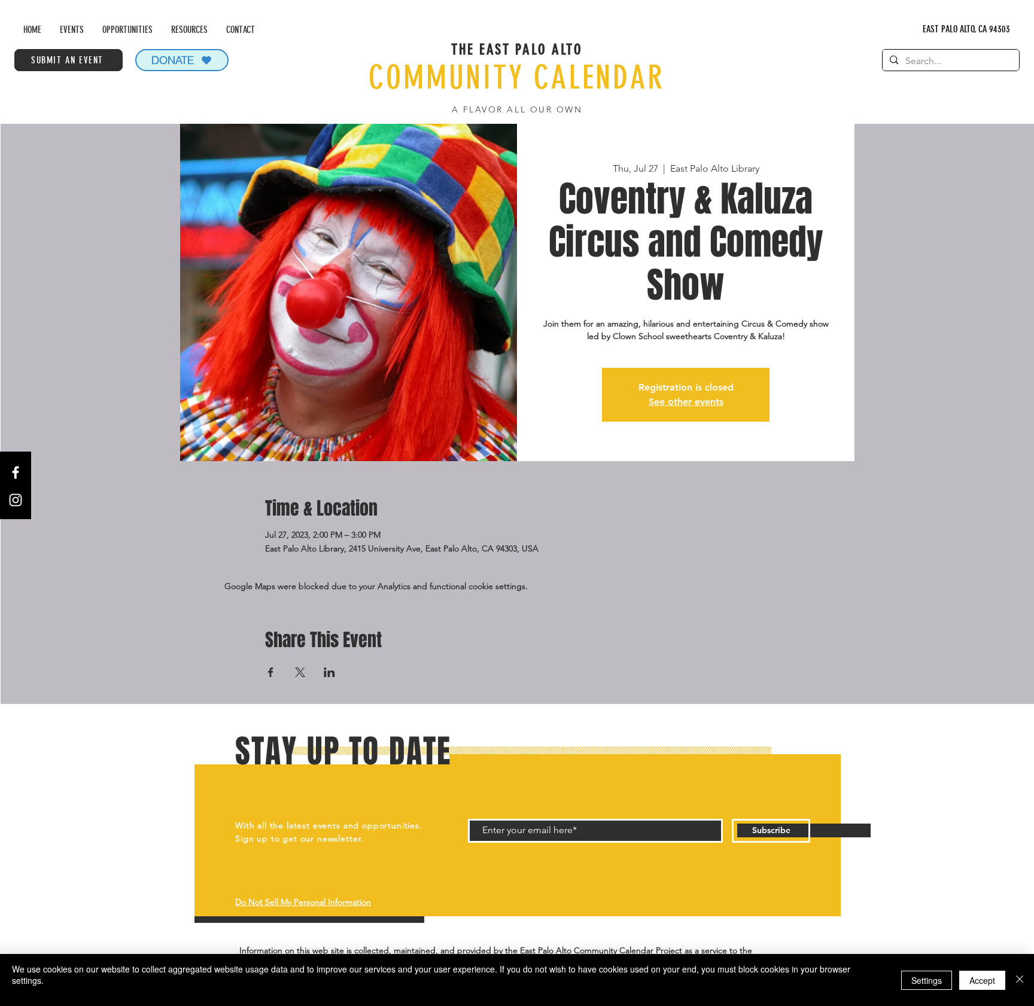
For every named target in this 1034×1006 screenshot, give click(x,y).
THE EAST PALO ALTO (516, 49)
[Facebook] (15, 472)
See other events (686, 401)
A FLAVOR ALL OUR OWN (517, 109)
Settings (926, 980)
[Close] (1019, 980)
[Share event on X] (300, 672)
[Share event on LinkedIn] (329, 672)
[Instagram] (15, 500)
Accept (982, 980)
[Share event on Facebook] (270, 672)
